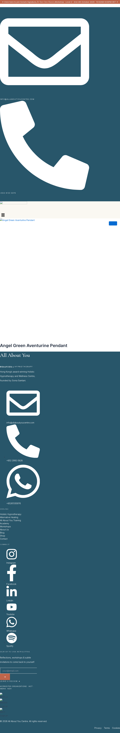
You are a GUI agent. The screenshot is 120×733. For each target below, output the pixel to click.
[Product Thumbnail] (113, 223)
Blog (2, 532)
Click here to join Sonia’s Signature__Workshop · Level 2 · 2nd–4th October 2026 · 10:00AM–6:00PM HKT (60, 2)
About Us (4, 529)
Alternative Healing (9, 517)
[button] (3, 215)
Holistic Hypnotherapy (10, 514)
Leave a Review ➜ (10, 681)
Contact (3, 539)
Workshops (5, 526)
